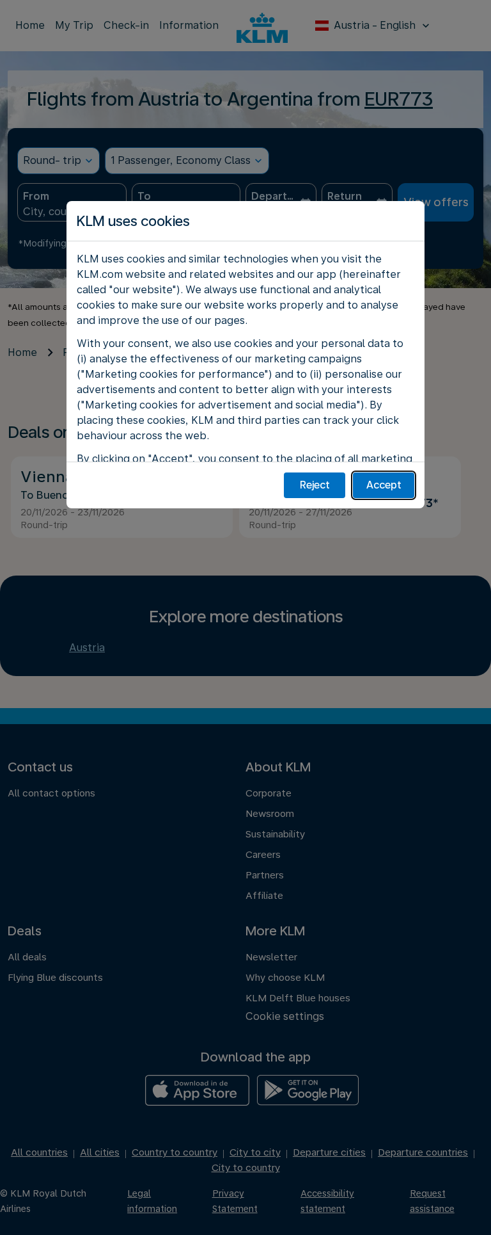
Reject (315, 485)
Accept (383, 485)
